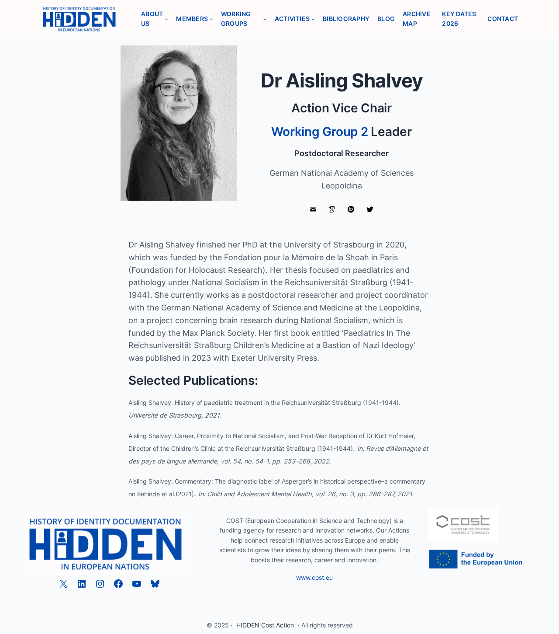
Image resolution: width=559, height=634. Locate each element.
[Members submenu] (211, 19)
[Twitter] (370, 209)
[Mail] (313, 209)
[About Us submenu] (166, 19)
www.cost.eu (314, 577)
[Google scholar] (332, 209)
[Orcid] (351, 209)
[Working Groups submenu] (264, 19)
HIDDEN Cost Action (265, 625)
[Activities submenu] (313, 19)
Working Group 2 (319, 131)
